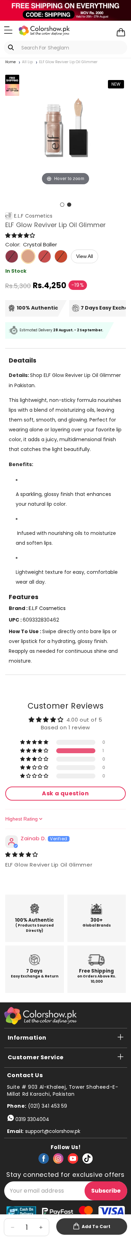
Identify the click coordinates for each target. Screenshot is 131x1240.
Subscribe (106, 1191)
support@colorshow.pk (52, 1131)
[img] (21, 854)
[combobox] (65, 47)
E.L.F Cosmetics (33, 215)
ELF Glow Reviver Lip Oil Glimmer (68, 62)
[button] (8, 30)
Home (10, 62)
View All (84, 256)
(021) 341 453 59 (47, 1105)
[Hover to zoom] (65, 126)
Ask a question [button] (65, 793)
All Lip (27, 62)
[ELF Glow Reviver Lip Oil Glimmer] (62, 205)
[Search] (12, 47)
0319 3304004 (32, 1119)
